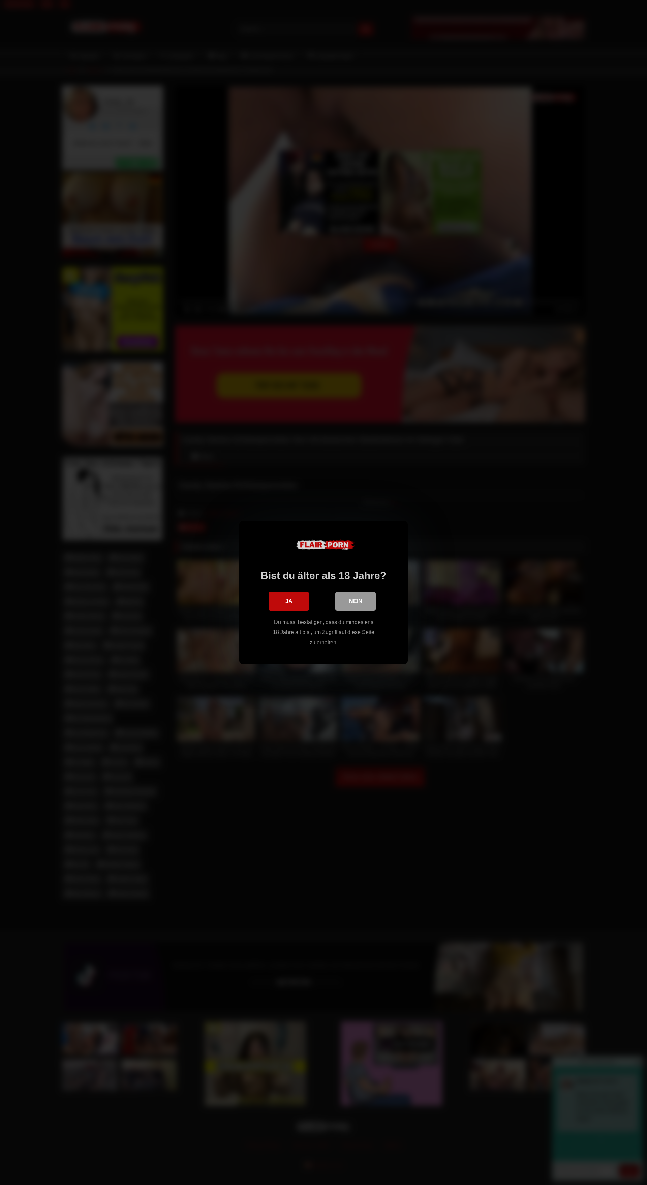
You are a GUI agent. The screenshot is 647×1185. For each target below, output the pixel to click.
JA (288, 601)
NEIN (355, 601)
